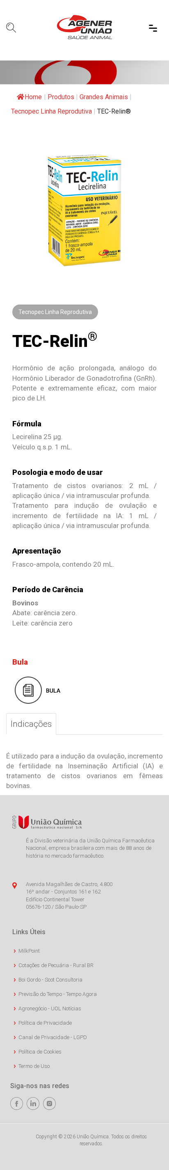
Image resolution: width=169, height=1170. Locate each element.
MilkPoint (29, 951)
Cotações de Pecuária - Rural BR (56, 965)
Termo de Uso (34, 1066)
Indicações (31, 724)
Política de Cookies (40, 1052)
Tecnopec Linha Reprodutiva (51, 111)
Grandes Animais (104, 97)
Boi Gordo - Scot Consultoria (50, 980)
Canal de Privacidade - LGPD (52, 1037)
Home (33, 97)
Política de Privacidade (45, 1023)
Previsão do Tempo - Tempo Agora (57, 994)
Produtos (61, 97)
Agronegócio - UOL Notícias (49, 1008)
